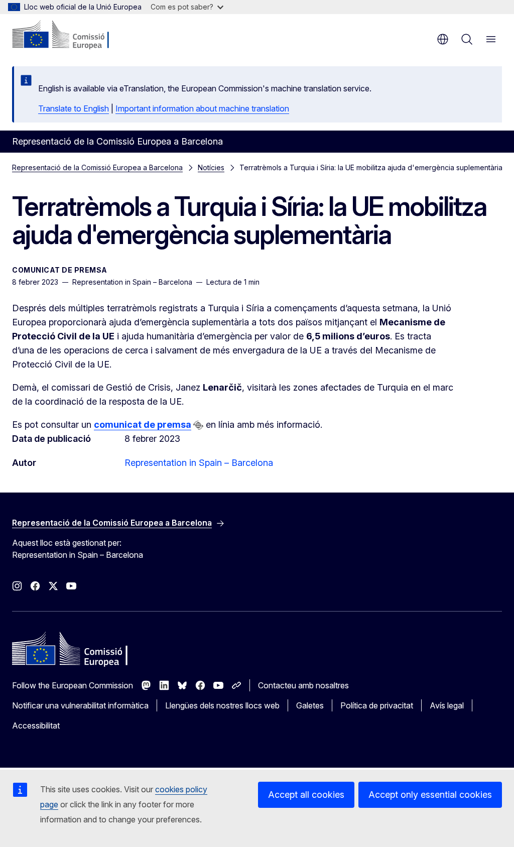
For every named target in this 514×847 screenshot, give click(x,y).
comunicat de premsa (142, 424)
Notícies (211, 167)
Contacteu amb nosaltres (303, 685)
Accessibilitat (36, 725)
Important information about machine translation (202, 108)
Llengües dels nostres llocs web (222, 705)
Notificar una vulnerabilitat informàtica (80, 705)
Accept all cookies (306, 794)
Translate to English (73, 108)
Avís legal (447, 705)
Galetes (310, 705)
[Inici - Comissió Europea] (73, 35)
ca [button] (443, 39)
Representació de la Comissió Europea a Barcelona (97, 167)
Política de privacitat (376, 705)
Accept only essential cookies (430, 794)
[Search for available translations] (198, 425)
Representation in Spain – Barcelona (198, 462)
